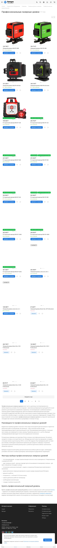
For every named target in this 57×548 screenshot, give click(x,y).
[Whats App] (9, 532)
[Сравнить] (20, 53)
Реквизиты (31, 509)
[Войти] (43, 2)
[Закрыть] (53, 534)
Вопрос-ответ (45, 515)
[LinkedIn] (12, 532)
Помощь (44, 506)
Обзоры (44, 518)
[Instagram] (3, 532)
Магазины (31, 511)
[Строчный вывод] (54, 17)
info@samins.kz (5, 525)
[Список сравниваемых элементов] (47, 2)
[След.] (39, 401)
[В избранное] (17, 53)
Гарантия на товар (46, 513)
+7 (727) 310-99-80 (6, 522)
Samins (53, 490)
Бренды (4, 511)
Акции (3, 509)
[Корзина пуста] (54, 2)
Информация (32, 506)
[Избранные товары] (50, 2)
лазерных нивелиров (45, 493)
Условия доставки (46, 511)
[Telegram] (6, 532)
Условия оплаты (46, 509)
